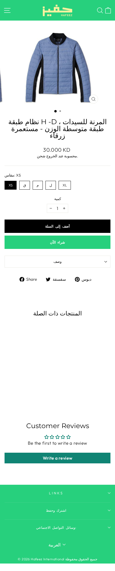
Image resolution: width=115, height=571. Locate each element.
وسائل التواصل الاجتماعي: (56, 527)
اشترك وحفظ (56, 510)
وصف (57, 261)
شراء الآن (57, 242)
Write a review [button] (57, 458)
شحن (41, 156)
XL (64, 184)
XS (10, 184)
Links (56, 493)
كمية (57, 199)
